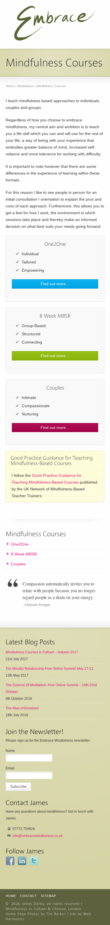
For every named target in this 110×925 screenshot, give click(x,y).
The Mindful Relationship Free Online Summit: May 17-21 (49, 669)
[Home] (33, 904)
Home (11, 896)
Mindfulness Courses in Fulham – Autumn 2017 (42, 652)
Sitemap (48, 896)
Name (10, 751)
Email (10, 768)
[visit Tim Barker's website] (56, 914)
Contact (28, 896)
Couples (18, 564)
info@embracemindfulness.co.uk (37, 836)
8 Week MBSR (24, 554)
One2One (19, 544)
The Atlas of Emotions (22, 708)
